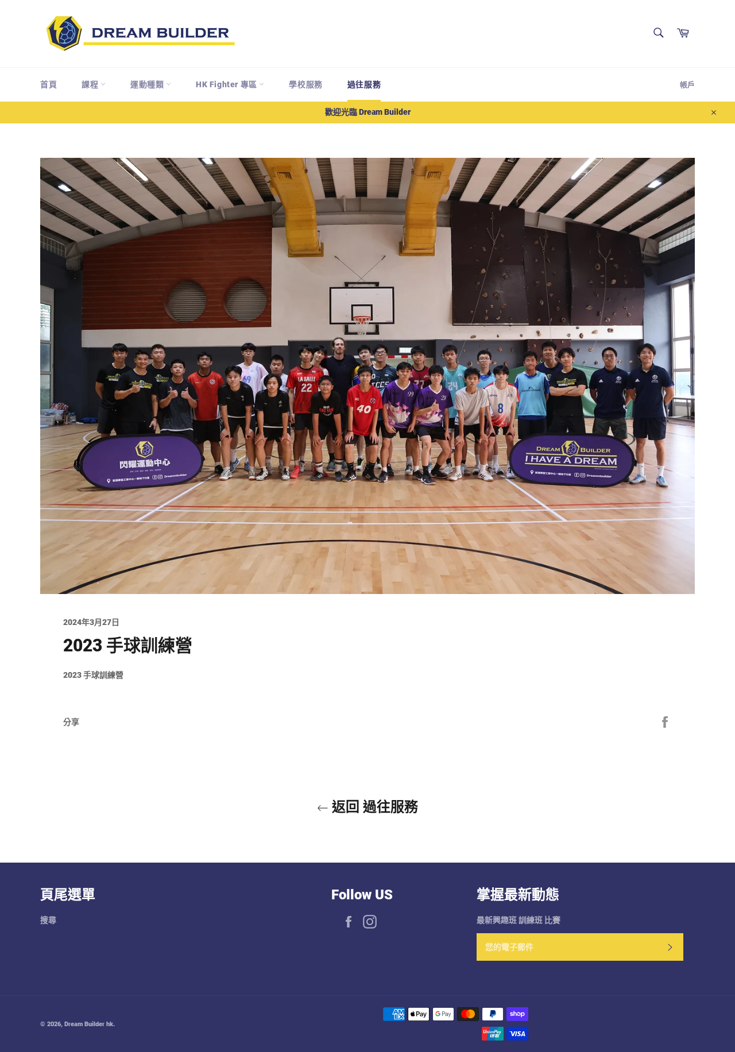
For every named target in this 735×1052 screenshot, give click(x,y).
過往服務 (364, 84)
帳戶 (687, 84)
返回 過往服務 (373, 807)
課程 (91, 84)
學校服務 (305, 84)
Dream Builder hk (88, 1024)
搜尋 (48, 920)
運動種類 (148, 84)
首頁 (48, 84)
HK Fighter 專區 (227, 84)
